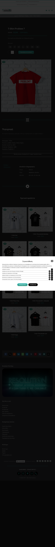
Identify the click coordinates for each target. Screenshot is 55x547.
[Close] (52, 261)
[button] (27, 269)
